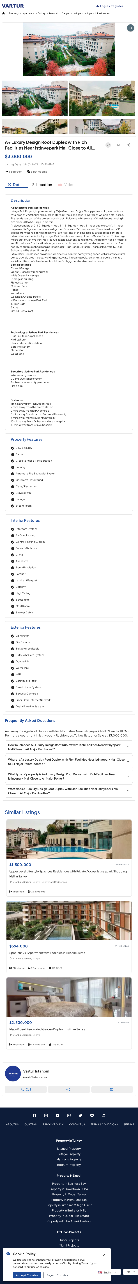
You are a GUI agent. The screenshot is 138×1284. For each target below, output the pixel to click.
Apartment (28, 13)
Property (14, 13)
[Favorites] (108, 145)
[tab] (16, 184)
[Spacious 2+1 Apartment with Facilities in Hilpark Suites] (69, 939)
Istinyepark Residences (97, 13)
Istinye (77, 13)
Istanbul (53, 13)
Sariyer (66, 13)
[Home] (3, 13)
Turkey (41, 13)
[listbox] (69, 1124)
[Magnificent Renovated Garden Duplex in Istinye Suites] (69, 1015)
